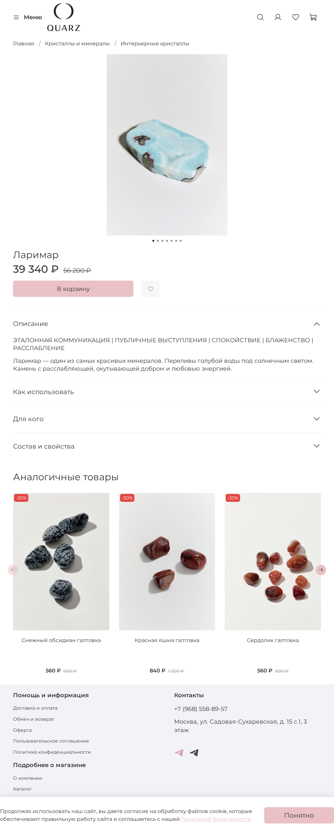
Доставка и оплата (35, 708)
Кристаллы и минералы (77, 43)
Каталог (22, 789)
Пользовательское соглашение (51, 741)
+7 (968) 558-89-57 (201, 708)
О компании (27, 778)
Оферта (22, 730)
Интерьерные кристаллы (155, 43)
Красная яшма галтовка (167, 640)
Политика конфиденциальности (52, 752)
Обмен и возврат (33, 719)
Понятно (299, 815)
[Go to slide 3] (162, 241)
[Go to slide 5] (172, 241)
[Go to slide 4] (167, 241)
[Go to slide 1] (153, 241)
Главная (23, 43)
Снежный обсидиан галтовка (61, 640)
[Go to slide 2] (158, 241)
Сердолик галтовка (273, 640)
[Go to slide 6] (176, 241)
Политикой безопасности (216, 819)
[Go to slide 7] (181, 241)
